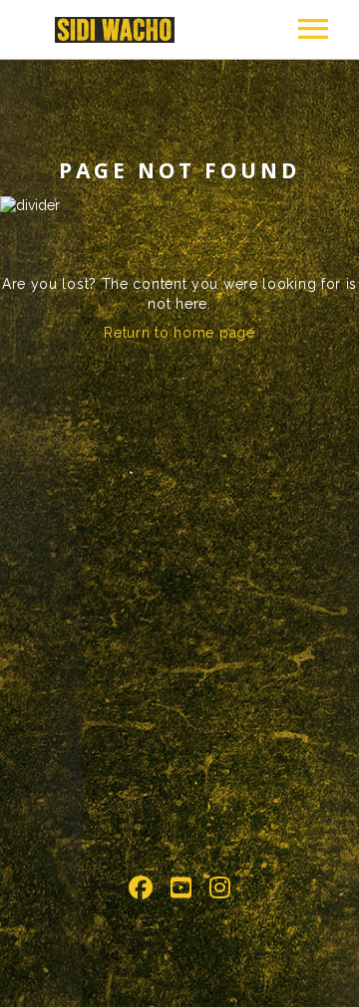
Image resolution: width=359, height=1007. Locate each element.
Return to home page (179, 333)
